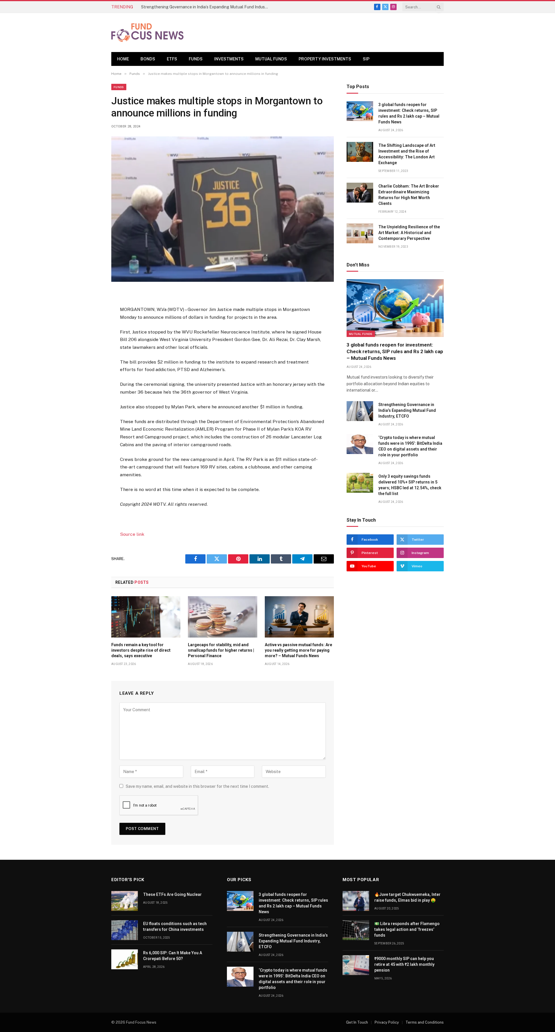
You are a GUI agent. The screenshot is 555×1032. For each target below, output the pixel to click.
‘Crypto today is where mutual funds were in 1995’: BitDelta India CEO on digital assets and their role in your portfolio (410, 446)
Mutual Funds (271, 59)
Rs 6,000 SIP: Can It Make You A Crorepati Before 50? (172, 956)
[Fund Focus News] (147, 32)
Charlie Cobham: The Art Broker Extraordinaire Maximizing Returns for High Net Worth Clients (408, 195)
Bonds (147, 59)
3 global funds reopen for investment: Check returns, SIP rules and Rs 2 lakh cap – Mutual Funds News (408, 113)
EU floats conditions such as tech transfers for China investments (175, 926)
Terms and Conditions (425, 1022)
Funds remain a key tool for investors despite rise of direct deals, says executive (141, 650)
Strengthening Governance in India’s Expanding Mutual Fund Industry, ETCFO (206, 7)
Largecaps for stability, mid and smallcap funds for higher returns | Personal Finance (221, 650)
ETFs (172, 59)
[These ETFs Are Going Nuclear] (124, 901)
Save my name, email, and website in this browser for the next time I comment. (197, 786)
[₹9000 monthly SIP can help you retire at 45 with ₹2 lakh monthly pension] (356, 965)
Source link (132, 534)
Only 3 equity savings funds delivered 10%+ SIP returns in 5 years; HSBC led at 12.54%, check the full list (409, 485)
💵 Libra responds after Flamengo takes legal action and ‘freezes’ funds (407, 929)
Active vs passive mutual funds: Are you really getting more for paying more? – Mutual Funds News (298, 650)
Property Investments (325, 59)
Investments (229, 59)
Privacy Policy (387, 1022)
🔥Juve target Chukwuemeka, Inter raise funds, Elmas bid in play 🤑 (407, 897)
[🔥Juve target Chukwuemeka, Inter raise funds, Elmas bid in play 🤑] (356, 901)
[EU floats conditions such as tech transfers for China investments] (124, 930)
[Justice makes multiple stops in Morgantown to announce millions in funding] (222, 209)
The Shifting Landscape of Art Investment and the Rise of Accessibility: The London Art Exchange (406, 154)
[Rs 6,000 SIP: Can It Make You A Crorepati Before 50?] (124, 959)
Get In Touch (357, 1022)
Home (123, 59)
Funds (196, 59)
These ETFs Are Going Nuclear (172, 894)
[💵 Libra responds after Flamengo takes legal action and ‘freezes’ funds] (356, 930)
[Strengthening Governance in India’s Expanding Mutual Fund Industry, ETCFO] (360, 411)
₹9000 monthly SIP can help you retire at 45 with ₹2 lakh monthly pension (404, 964)
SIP (366, 59)
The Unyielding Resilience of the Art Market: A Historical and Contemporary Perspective (409, 233)
